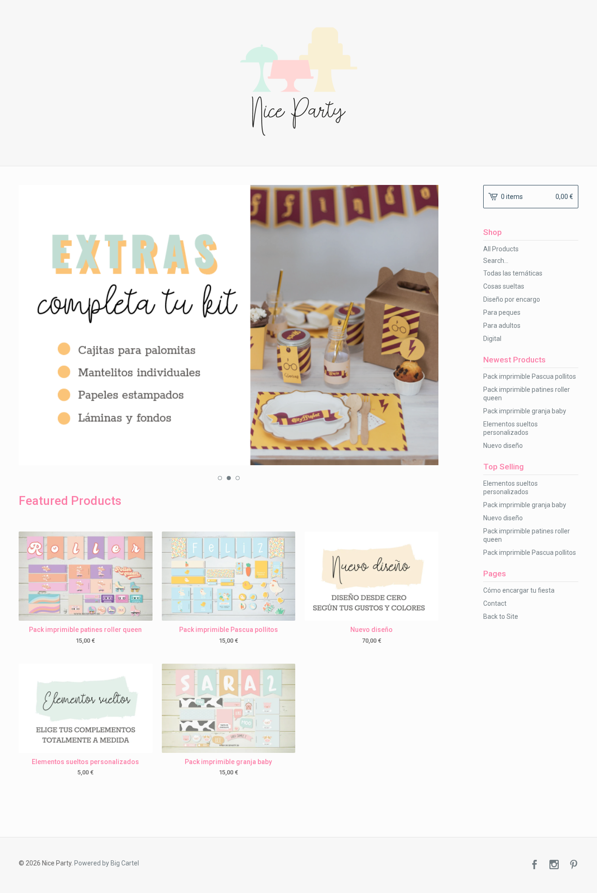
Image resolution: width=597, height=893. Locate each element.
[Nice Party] (299, 81)
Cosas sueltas (503, 286)
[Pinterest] (573, 865)
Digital (492, 338)
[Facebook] (534, 865)
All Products (501, 249)
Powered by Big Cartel (106, 863)
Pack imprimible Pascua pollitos (529, 376)
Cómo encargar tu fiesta (519, 590)
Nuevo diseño (503, 445)
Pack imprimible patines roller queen (526, 394)
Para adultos (502, 325)
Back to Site (500, 616)
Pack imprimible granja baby (524, 411)
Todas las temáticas (512, 273)
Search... (495, 260)
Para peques (502, 312)
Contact (495, 603)
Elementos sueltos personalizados (510, 428)
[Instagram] (554, 865)
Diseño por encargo (511, 299)
